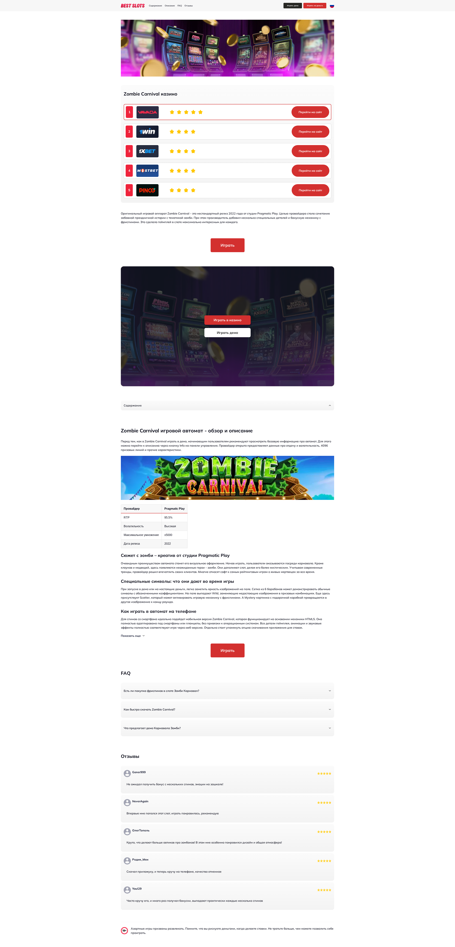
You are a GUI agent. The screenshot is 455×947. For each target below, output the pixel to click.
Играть (228, 245)
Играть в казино (228, 320)
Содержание (155, 5)
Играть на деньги (315, 5)
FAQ (180, 5)
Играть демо (292, 5)
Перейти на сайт (310, 112)
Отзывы (188, 5)
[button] (227, 405)
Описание (170, 5)
